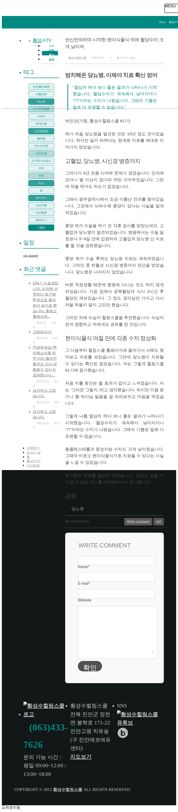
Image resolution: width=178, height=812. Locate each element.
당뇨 (41, 183)
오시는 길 (34, 452)
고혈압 (41, 227)
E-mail (84, 583)
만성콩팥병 (41, 131)
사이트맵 (33, 465)
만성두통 (41, 205)
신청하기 (33, 448)
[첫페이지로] (45, 714)
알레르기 (41, 220)
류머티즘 (41, 123)
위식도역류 (41, 146)
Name (83, 567)
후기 (133, 57)
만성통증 (41, 212)
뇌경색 (41, 116)
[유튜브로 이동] (139, 723)
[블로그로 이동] (123, 737)
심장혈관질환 (41, 86)
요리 (51, 59)
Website (84, 600)
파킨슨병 (41, 153)
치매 (41, 168)
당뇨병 (77, 508)
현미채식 (41, 197)
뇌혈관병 (41, 94)
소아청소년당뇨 (41, 160)
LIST (158, 521)
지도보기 (81, 757)
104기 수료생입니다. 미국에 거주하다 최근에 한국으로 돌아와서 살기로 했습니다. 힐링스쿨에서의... (45, 300)
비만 (41, 175)
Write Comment (138, 521)
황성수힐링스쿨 (77, 57)
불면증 (41, 138)
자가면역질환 (41, 109)
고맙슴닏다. (42, 332)
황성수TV (42, 40)
